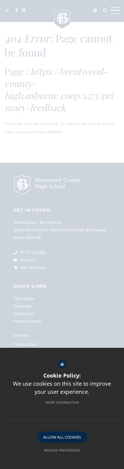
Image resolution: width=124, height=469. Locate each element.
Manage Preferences (62, 450)
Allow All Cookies (62, 437)
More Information (62, 402)
